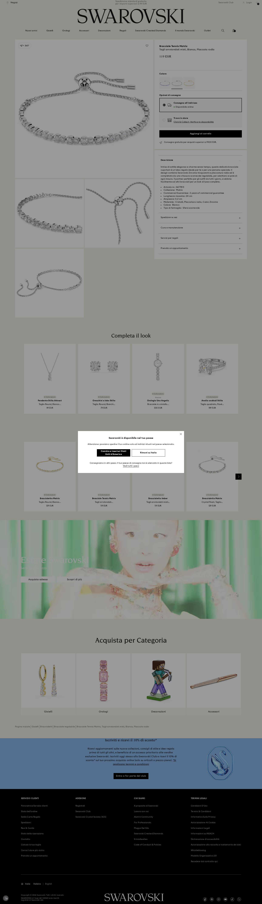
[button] (181, 434)
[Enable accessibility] (5, 898)
